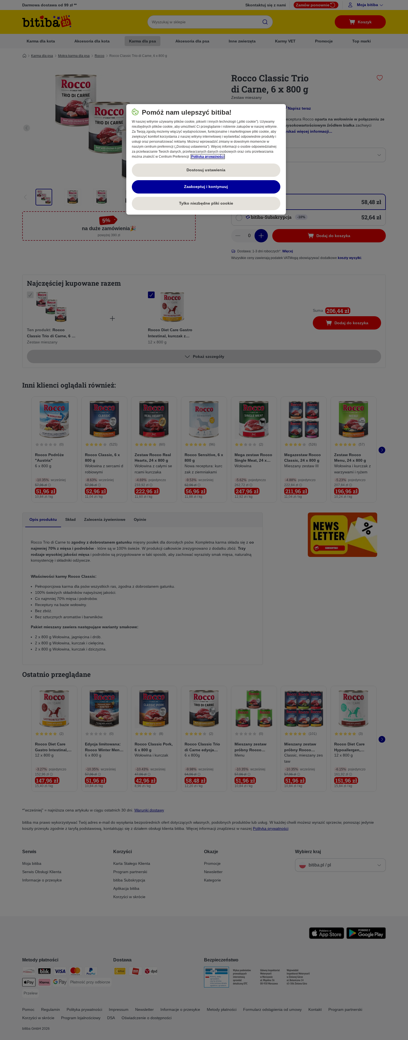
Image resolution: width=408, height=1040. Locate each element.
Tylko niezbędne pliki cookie (206, 203)
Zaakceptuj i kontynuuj (206, 186)
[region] (206, 159)
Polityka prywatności (207, 157)
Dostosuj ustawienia (206, 170)
